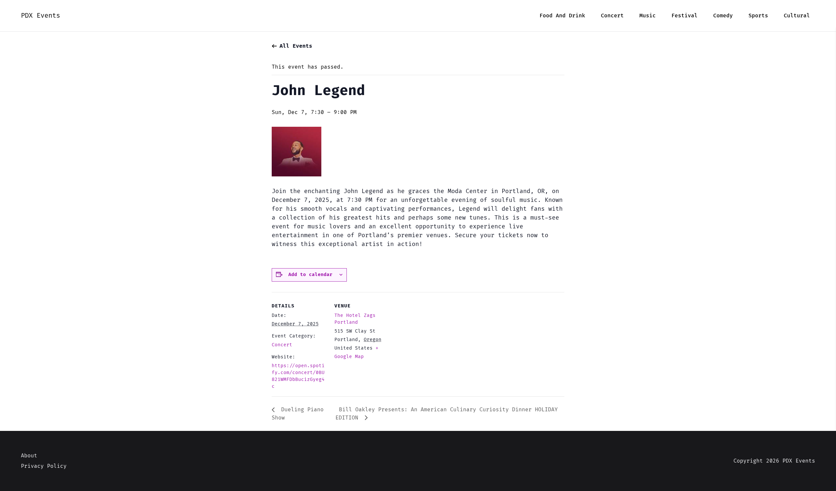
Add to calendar (310, 274)
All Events (296, 46)
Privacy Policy (44, 466)
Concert (282, 345)
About (29, 455)
